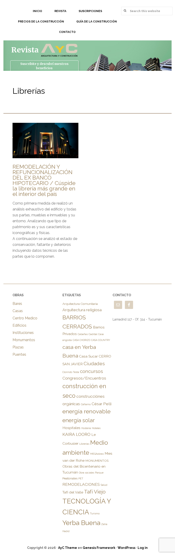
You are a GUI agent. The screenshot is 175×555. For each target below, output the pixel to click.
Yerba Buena (81, 523)
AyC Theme (67, 548)
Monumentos (24, 340)
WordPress (126, 548)
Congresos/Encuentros (84, 378)
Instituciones (23, 333)
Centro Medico (25, 318)
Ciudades (94, 363)
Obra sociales (86, 472)
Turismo (95, 513)
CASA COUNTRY (100, 340)
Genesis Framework (99, 548)
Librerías (84, 443)
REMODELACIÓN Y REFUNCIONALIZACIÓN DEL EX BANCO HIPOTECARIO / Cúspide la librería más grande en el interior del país (44, 180)
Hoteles (96, 428)
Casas (18, 311)
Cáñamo (86, 404)
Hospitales (71, 428)
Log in (143, 548)
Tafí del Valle (72, 492)
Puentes (19, 354)
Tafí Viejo (95, 492)
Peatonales (69, 478)
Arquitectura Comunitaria (80, 304)
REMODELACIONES (81, 484)
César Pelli (101, 404)
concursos (91, 371)
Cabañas (83, 334)
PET (80, 478)
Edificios (19, 325)
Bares (17, 303)
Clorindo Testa (70, 372)
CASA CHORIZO (81, 340)
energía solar (78, 420)
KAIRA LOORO (76, 434)
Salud (104, 484)
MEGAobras (97, 453)
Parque (99, 472)
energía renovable (86, 411)
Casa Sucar (88, 356)
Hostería (86, 428)
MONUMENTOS (96, 460)
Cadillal (93, 334)
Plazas (18, 347)
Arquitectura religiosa (82, 310)
